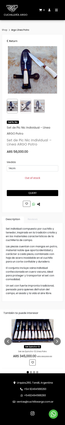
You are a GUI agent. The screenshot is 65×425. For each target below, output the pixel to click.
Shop (5, 29)
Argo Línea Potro (20, 29)
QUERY (32, 193)
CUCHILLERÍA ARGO (15, 14)
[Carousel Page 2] (31, 372)
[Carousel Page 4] (37, 372)
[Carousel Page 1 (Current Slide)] (28, 372)
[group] (32, 70)
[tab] (13, 219)
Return (12, 41)
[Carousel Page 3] (34, 372)
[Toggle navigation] (56, 10)
